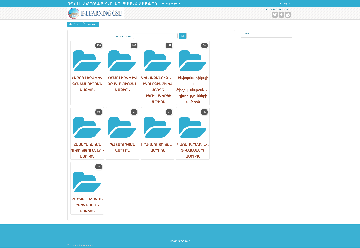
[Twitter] (275, 15)
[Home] (96, 13)
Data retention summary (80, 245)
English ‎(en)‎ (171, 3)
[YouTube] (288, 15)
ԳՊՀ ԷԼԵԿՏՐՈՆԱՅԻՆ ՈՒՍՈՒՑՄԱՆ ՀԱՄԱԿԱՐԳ (112, 4)
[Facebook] (281, 15)
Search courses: (124, 36)
